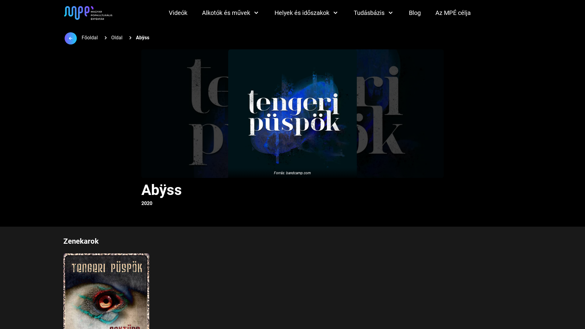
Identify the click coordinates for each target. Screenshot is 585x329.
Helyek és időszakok (302, 12)
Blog (415, 12)
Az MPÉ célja (453, 12)
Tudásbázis (369, 12)
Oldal (116, 38)
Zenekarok (81, 241)
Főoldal (90, 38)
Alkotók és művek (226, 12)
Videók (178, 12)
